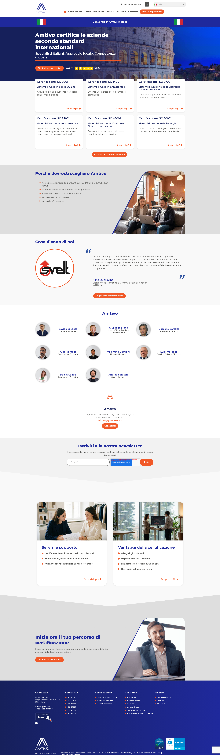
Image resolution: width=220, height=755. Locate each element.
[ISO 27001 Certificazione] (175, 744)
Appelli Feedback (104, 704)
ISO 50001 (71, 713)
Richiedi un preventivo (152, 12)
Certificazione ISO (105, 701)
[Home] (65, 12)
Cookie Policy (126, 753)
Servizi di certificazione (107, 697)
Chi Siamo (131, 697)
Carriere (130, 704)
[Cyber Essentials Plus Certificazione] (159, 744)
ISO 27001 (71, 704)
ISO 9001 (71, 697)
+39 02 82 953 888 (132, 4)
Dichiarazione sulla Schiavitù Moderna (103, 753)
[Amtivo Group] (43, 8)
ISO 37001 (71, 707)
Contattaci (110, 426)
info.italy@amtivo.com (110, 420)
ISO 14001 (71, 701)
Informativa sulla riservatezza (72, 753)
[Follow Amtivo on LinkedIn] (43, 717)
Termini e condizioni (136, 710)
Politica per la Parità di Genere (140, 713)
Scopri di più (92, 579)
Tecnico (160, 701)
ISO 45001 (71, 710)
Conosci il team (133, 701)
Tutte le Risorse (163, 697)
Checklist (161, 704)
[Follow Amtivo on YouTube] (37, 723)
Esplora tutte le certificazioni (109, 154)
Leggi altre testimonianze (109, 295)
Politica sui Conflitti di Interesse (147, 753)
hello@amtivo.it (44, 707)
